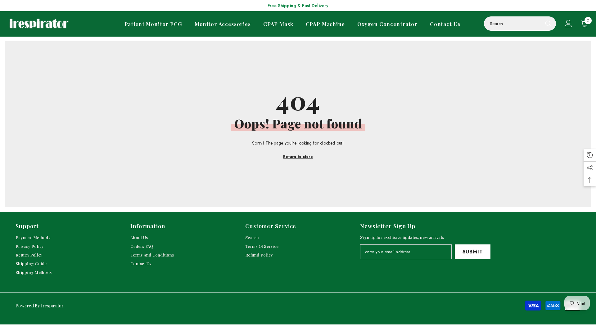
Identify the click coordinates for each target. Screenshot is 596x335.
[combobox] (513, 23)
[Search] (520, 23)
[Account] (568, 23)
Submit (473, 251)
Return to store (298, 156)
